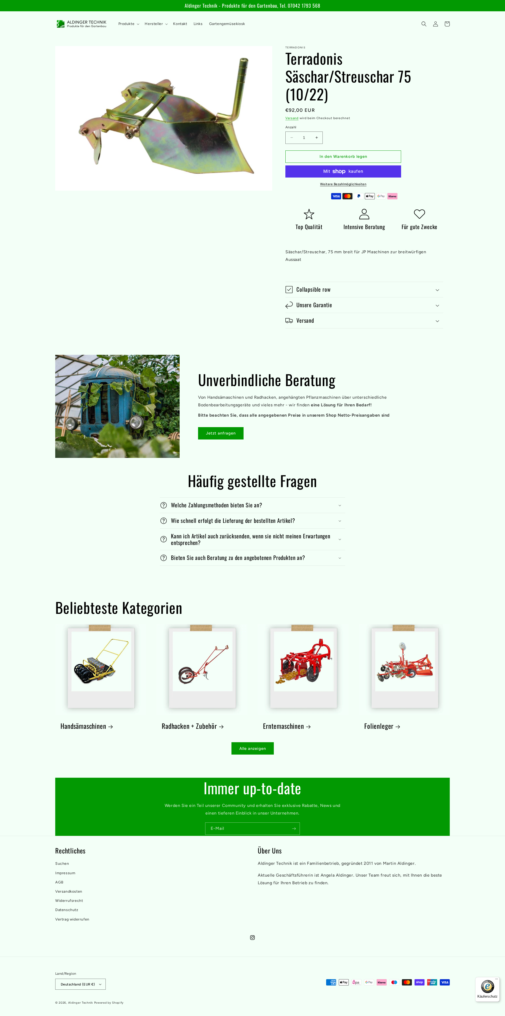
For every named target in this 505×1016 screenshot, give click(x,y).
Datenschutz (66, 910)
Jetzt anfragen (221, 433)
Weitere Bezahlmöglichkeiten (343, 184)
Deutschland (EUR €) (78, 984)
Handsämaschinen (83, 726)
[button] (128, 23)
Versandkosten (68, 891)
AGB (59, 882)
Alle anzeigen (252, 748)
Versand (292, 118)
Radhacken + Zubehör (189, 726)
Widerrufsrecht (69, 900)
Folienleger (378, 726)
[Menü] (496, 980)
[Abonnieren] (294, 828)
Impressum (65, 873)
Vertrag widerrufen (72, 919)
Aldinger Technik (80, 1002)
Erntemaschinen (283, 726)
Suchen (62, 863)
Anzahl (290, 127)
